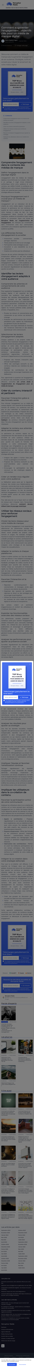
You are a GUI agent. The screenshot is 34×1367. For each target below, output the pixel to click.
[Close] (30, 664)
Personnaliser (22, 1364)
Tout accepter (11, 1364)
